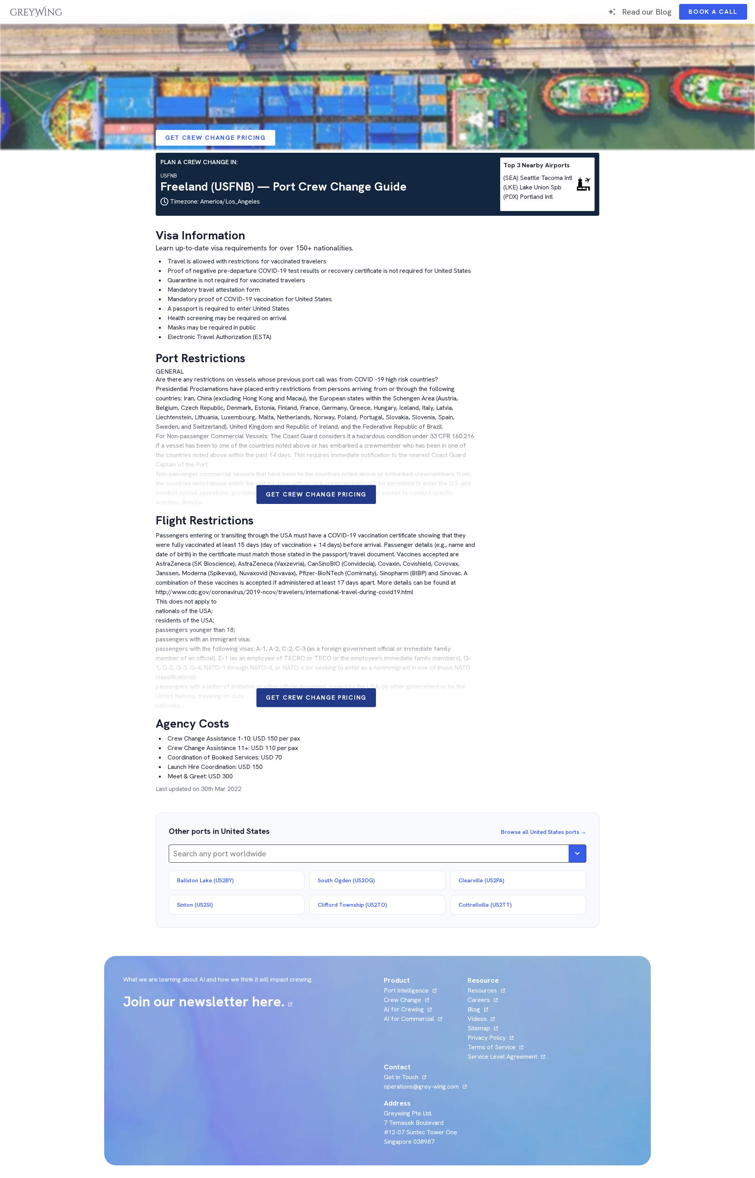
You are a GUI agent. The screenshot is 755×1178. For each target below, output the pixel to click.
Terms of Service (492, 1047)
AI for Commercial (409, 1019)
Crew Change (402, 1000)
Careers (483, 1000)
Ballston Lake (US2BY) (205, 880)
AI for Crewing (404, 1009)
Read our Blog (646, 11)
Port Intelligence (406, 990)
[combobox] (174, 853)
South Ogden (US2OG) (346, 880)
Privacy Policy (487, 1038)
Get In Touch (405, 1077)
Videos (481, 1019)
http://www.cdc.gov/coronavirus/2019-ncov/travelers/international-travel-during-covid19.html (284, 592)
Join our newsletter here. (207, 1001)
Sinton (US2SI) (195, 904)
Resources (482, 990)
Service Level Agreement (502, 1056)
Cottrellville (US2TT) (485, 904)
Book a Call (718, 13)
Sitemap (479, 1028)
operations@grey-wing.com (421, 1086)
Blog (478, 1009)
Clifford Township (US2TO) (352, 904)
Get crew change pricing (215, 137)
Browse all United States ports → (543, 831)
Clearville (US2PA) (481, 880)
